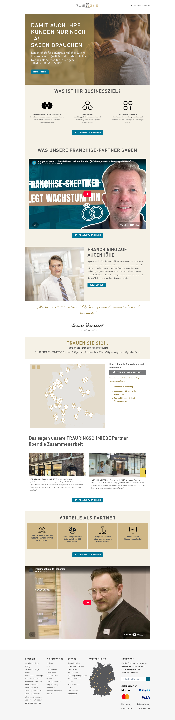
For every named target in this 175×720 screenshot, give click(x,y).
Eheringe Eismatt (32, 693)
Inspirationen (51, 669)
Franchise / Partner (76, 666)
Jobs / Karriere (74, 663)
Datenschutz (73, 690)
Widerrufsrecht (74, 678)
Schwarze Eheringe (33, 703)
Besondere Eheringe (33, 681)
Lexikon (49, 663)
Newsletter (72, 669)
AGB (70, 687)
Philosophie (51, 672)
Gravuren (50, 678)
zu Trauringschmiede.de (141, 5)
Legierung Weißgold (33, 699)
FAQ (48, 666)
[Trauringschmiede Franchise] (87, 5)
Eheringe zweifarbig (33, 696)
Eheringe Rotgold (32, 684)
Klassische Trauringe (34, 675)
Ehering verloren (53, 681)
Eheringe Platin (31, 687)
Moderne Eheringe (32, 678)
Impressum (73, 693)
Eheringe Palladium (33, 690)
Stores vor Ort (52, 675)
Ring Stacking (52, 684)
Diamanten (50, 687)
